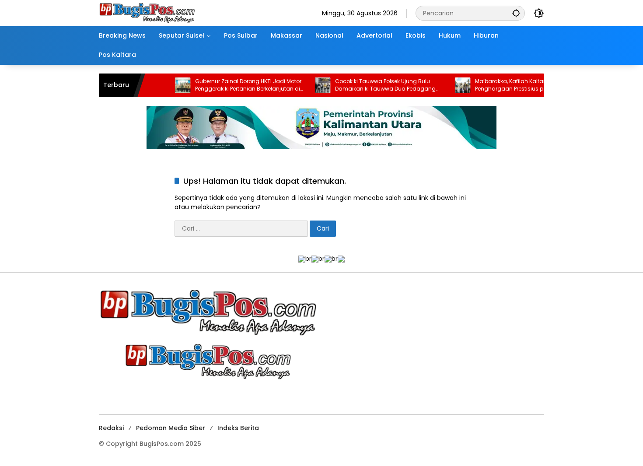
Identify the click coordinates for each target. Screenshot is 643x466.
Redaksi (111, 428)
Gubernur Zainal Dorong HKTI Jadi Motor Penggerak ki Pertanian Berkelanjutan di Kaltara (235, 85)
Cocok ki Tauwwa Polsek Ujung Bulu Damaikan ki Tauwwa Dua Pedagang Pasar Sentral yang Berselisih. (372, 85)
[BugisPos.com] (147, 12)
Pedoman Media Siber (170, 428)
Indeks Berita (238, 428)
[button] (516, 13)
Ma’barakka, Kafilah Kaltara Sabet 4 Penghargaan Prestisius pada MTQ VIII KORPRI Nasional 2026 (512, 85)
